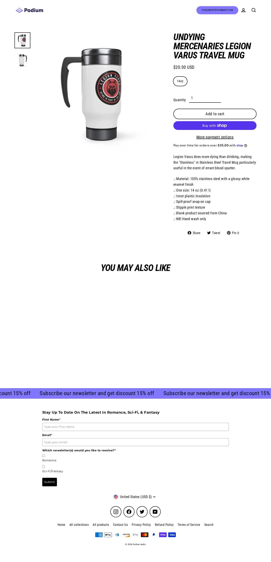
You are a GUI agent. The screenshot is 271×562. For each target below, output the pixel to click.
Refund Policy (164, 525)
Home (61, 525)
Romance (49, 460)
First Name (51, 419)
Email (47, 435)
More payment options (215, 137)
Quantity (179, 100)
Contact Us (120, 525)
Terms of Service (189, 525)
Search (209, 525)
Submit (49, 482)
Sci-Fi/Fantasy (52, 471)
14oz (180, 81)
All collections (79, 525)
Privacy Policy (141, 525)
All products (101, 525)
